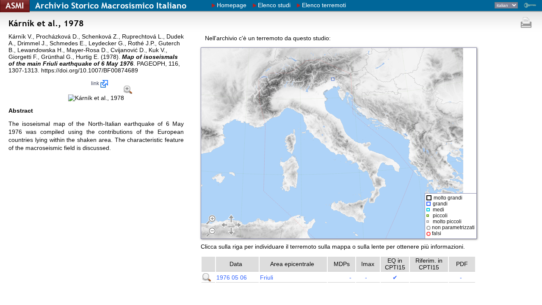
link (95, 83)
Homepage (231, 5)
